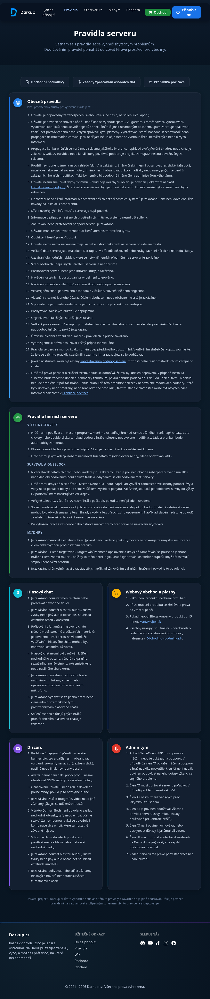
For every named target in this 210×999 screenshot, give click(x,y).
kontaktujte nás (150, 621)
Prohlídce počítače (75, 393)
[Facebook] (173, 943)
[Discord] (142, 943)
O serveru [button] (92, 10)
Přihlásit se (189, 12)
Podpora (133, 10)
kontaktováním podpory (48, 187)
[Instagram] (166, 943)
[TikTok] (158, 943)
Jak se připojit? (48, 12)
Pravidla (71, 10)
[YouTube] (150, 943)
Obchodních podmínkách (164, 638)
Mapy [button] (113, 10)
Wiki (78, 954)
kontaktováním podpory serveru (103, 361)
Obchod (160, 12)
